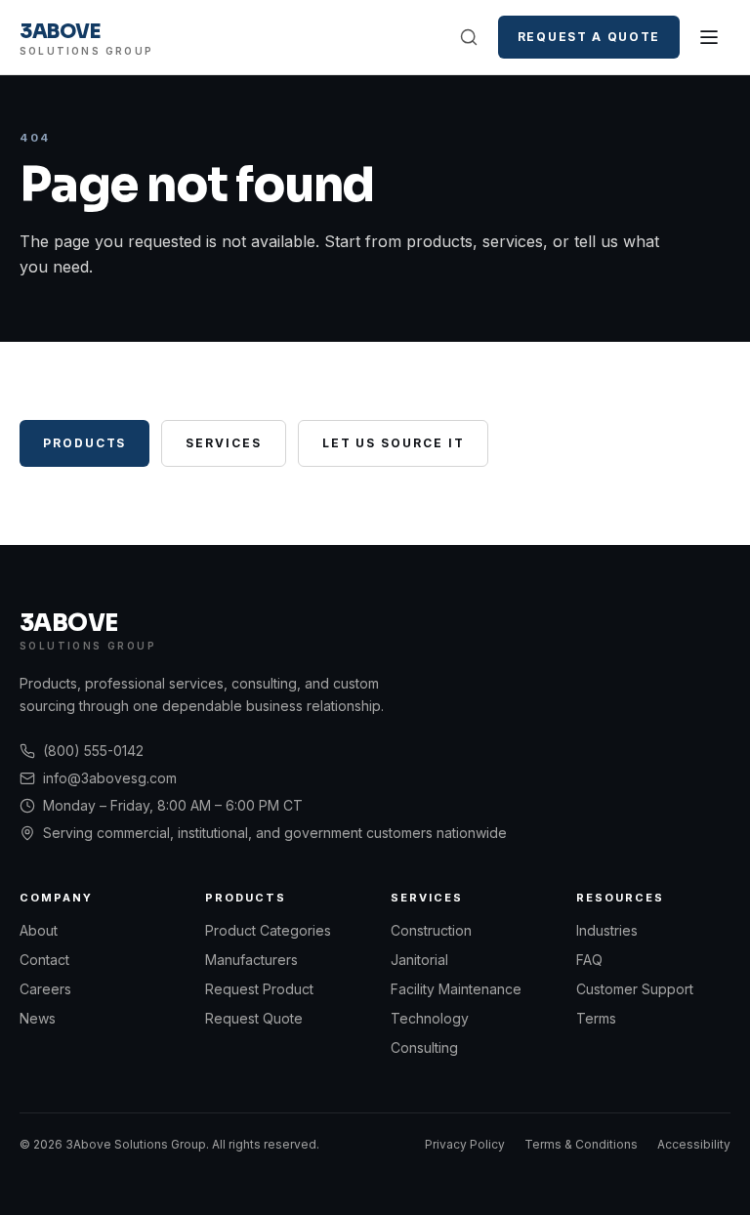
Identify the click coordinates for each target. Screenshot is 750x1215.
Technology (430, 1018)
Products (84, 443)
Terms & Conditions (581, 1144)
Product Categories (268, 930)
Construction (431, 930)
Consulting (424, 1047)
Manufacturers (251, 959)
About (39, 930)
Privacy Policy (465, 1144)
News (38, 1018)
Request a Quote (589, 36)
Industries (607, 930)
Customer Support (634, 989)
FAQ (589, 959)
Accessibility (693, 1144)
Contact (44, 959)
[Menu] (709, 37)
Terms (596, 1018)
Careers (45, 989)
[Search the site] (468, 37)
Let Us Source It (393, 443)
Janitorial (419, 959)
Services (223, 443)
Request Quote (254, 1018)
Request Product (259, 989)
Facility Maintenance (456, 989)
